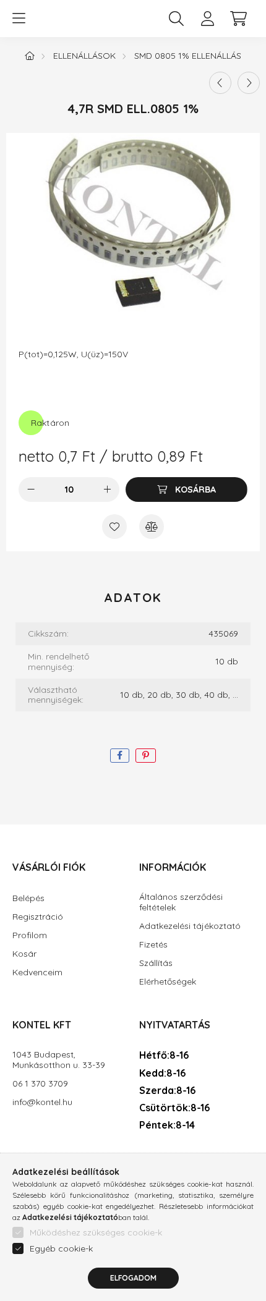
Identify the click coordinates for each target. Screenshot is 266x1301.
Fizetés (153, 944)
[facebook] (119, 755)
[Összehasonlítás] (151, 526)
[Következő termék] (249, 83)
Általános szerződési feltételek (181, 902)
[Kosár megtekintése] (238, 18)
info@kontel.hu (42, 1102)
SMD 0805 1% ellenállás (187, 55)
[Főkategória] (30, 55)
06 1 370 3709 (40, 1084)
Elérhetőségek (167, 982)
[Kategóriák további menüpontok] (18, 18)
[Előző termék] (220, 83)
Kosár (24, 954)
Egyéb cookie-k (61, 1248)
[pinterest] (145, 755)
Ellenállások (84, 55)
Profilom (29, 935)
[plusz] (107, 489)
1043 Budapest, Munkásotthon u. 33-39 (58, 1059)
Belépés (28, 898)
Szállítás (156, 963)
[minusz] (31, 489)
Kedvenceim (37, 972)
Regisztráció (37, 917)
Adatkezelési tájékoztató (190, 926)
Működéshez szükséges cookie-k (96, 1232)
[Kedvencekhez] (114, 526)
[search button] (176, 18)
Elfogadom (133, 1277)
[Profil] (207, 18)
